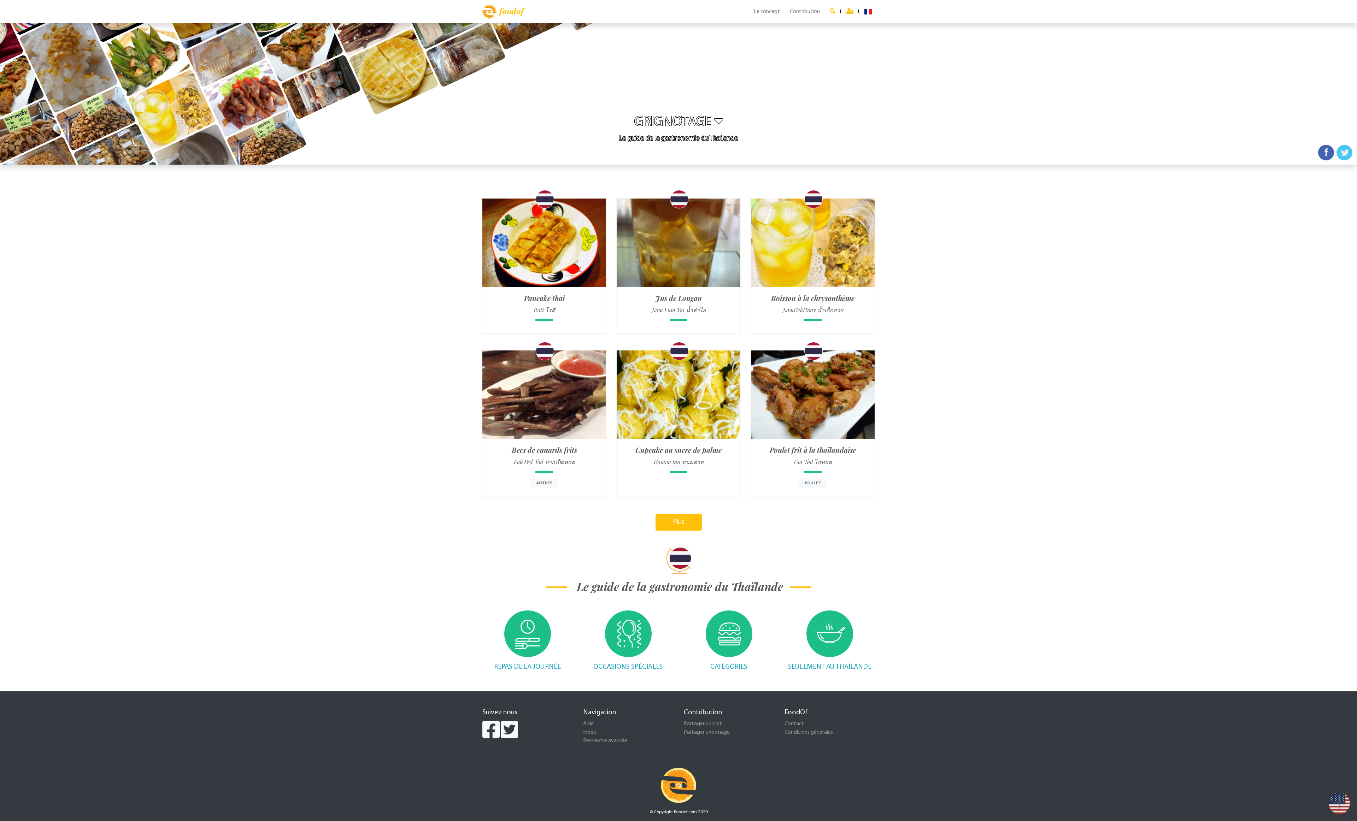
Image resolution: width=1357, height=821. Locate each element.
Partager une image (707, 732)
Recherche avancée (605, 741)
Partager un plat (703, 724)
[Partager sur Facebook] (1326, 152)
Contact (794, 724)
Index (589, 732)
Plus (679, 522)
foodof (511, 11)
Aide (588, 724)
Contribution (805, 11)
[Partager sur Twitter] (1344, 152)
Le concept (767, 11)
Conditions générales (809, 732)
